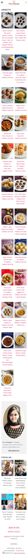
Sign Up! (7, 536)
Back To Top (14, 528)
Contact (14, 544)
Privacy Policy (14, 531)
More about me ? (14, 450)
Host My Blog (19, 553)
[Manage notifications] (3, 553)
